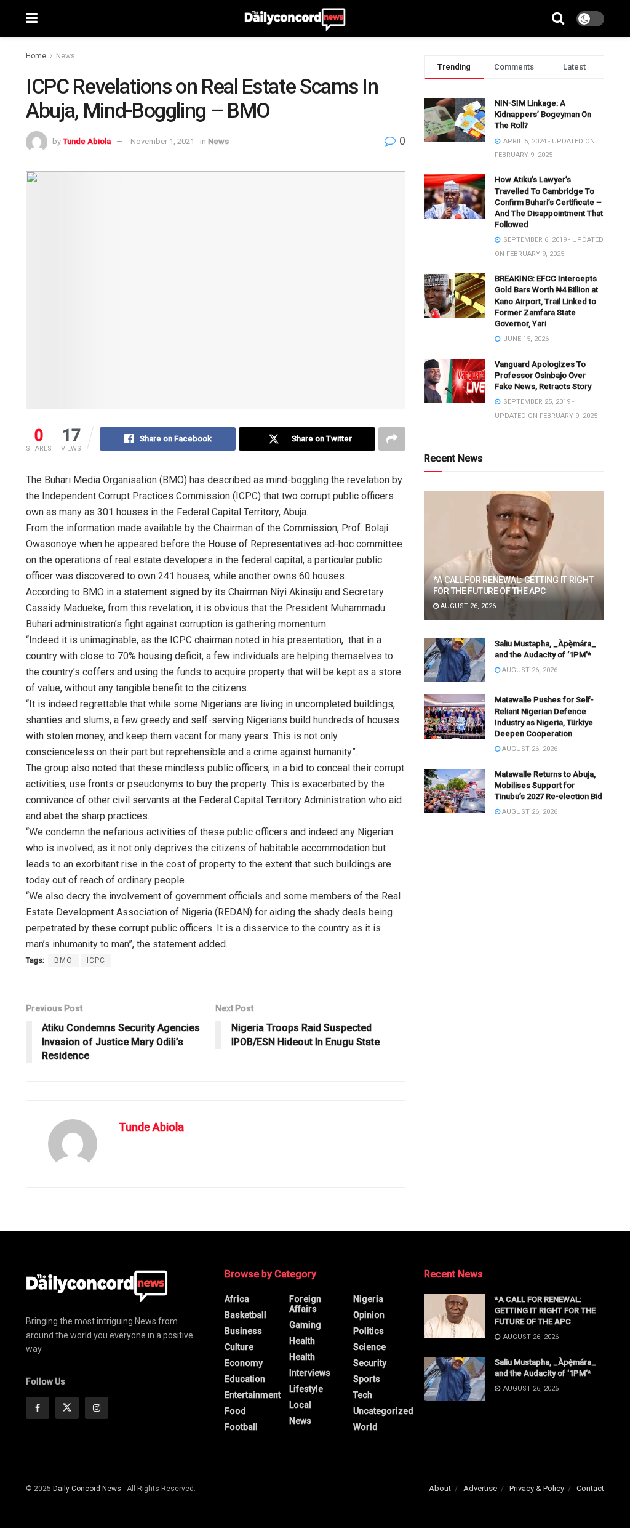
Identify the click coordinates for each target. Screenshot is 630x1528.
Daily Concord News (87, 1488)
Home (36, 56)
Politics (368, 1331)
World (365, 1427)
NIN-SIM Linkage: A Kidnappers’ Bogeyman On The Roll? (543, 114)
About (440, 1488)
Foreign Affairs (305, 1304)
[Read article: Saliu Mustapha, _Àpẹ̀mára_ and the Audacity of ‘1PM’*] (454, 660)
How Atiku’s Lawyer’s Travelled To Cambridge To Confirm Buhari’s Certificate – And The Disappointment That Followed (549, 202)
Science (369, 1347)
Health (302, 1341)
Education (245, 1379)
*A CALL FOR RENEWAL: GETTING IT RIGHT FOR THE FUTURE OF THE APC (545, 1310)
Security (369, 1363)
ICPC (96, 960)
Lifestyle (306, 1389)
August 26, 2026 (467, 606)
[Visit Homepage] (295, 18)
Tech (362, 1395)
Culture (239, 1347)
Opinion (369, 1315)
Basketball (245, 1315)
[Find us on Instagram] (96, 1408)
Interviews (309, 1373)
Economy (244, 1363)
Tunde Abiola (87, 141)
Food (235, 1411)
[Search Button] (558, 18)
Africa (237, 1299)
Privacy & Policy (536, 1488)
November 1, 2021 (162, 141)
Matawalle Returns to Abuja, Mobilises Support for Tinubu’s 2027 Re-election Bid (548, 785)
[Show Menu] (32, 18)
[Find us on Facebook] (37, 1408)
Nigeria (368, 1299)
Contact (590, 1488)
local (300, 1405)
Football (241, 1427)
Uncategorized (383, 1411)
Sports (366, 1379)
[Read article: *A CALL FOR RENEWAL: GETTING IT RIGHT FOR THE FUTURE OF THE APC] (514, 555)
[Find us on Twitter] (67, 1408)
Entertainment (253, 1395)
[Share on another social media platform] (391, 439)
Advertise (480, 1488)
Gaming (305, 1325)
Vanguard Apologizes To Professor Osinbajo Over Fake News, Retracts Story (543, 375)
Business (243, 1331)
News (65, 56)
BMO (63, 960)
